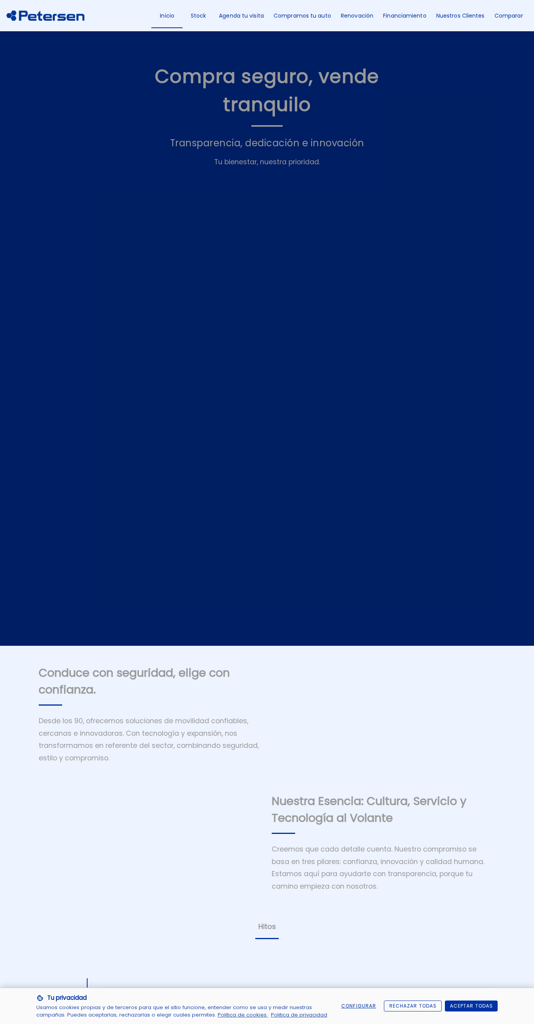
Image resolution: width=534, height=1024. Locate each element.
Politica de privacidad (299, 1015)
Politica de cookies (243, 1015)
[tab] (167, 15)
